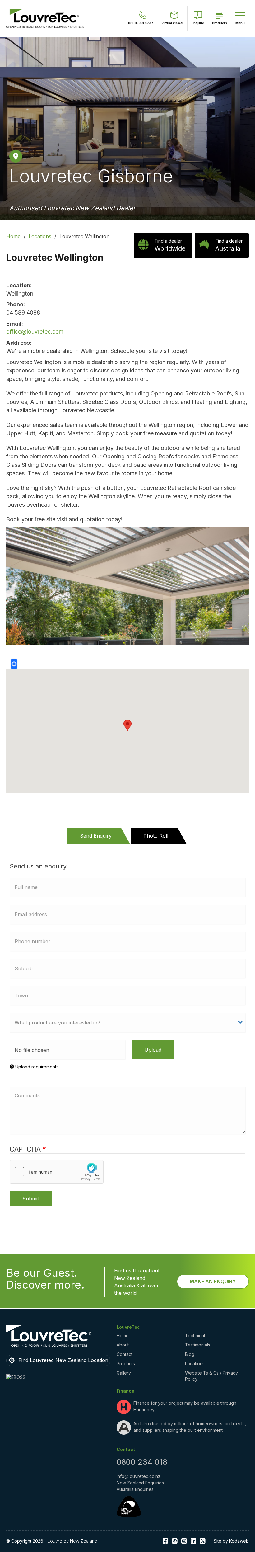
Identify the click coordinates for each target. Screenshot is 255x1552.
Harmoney (143, 1409)
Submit (30, 1198)
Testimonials (197, 1344)
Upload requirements (36, 1066)
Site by (231, 1541)
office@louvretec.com (34, 331)
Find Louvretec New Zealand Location (63, 1360)
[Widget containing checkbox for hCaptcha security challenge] (57, 1172)
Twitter (202, 1541)
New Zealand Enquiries (140, 1482)
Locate (14, 664)
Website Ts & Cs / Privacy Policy (211, 1376)
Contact (124, 1354)
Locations (40, 236)
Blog (189, 1354)
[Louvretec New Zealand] (45, 18)
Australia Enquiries (135, 1489)
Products (126, 1363)
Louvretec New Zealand (72, 1541)
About (123, 1344)
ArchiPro (142, 1423)
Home (13, 236)
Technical (195, 1335)
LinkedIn (193, 1541)
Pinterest (174, 1541)
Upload (152, 1050)
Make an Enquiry (213, 1281)
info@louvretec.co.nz (138, 1476)
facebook (165, 1541)
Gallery (124, 1372)
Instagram (184, 1541)
